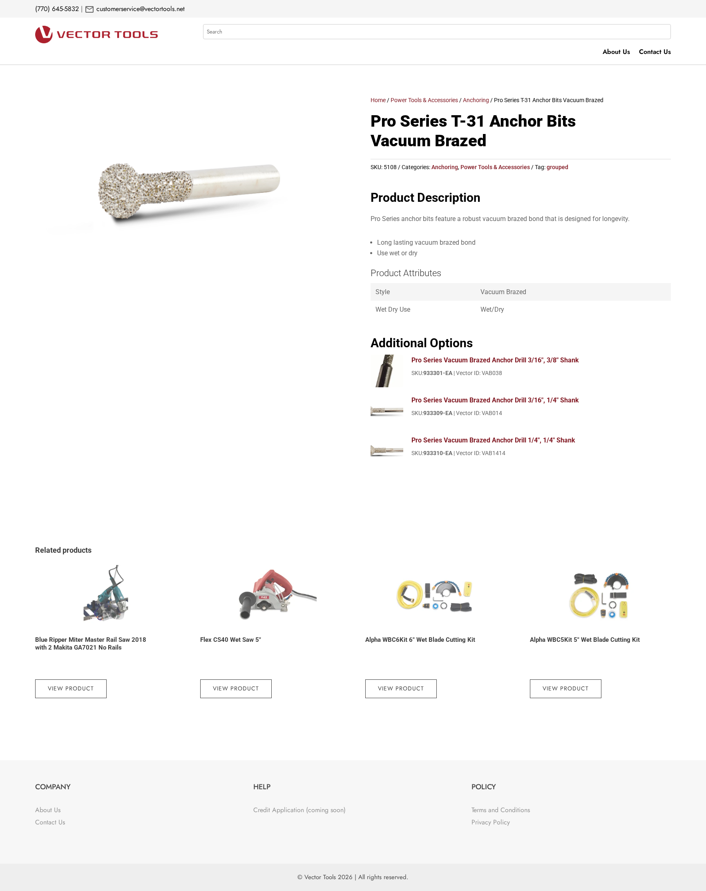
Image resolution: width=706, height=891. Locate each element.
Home (378, 100)
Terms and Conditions (500, 810)
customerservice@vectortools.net (139, 8)
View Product (71, 688)
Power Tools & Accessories (424, 100)
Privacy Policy (490, 822)
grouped (557, 167)
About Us (616, 52)
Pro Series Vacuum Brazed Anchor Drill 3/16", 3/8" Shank (495, 360)
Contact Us (655, 52)
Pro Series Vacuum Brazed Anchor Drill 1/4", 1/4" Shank (493, 440)
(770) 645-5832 (57, 8)
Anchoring (476, 100)
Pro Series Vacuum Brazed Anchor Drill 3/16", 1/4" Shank (495, 400)
